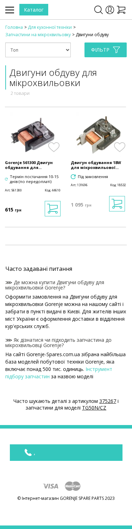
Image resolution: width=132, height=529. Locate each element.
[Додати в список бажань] (54, 147)
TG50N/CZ (94, 407)
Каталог (34, 9)
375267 (107, 401)
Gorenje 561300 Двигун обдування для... (29, 165)
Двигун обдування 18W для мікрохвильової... (96, 165)
